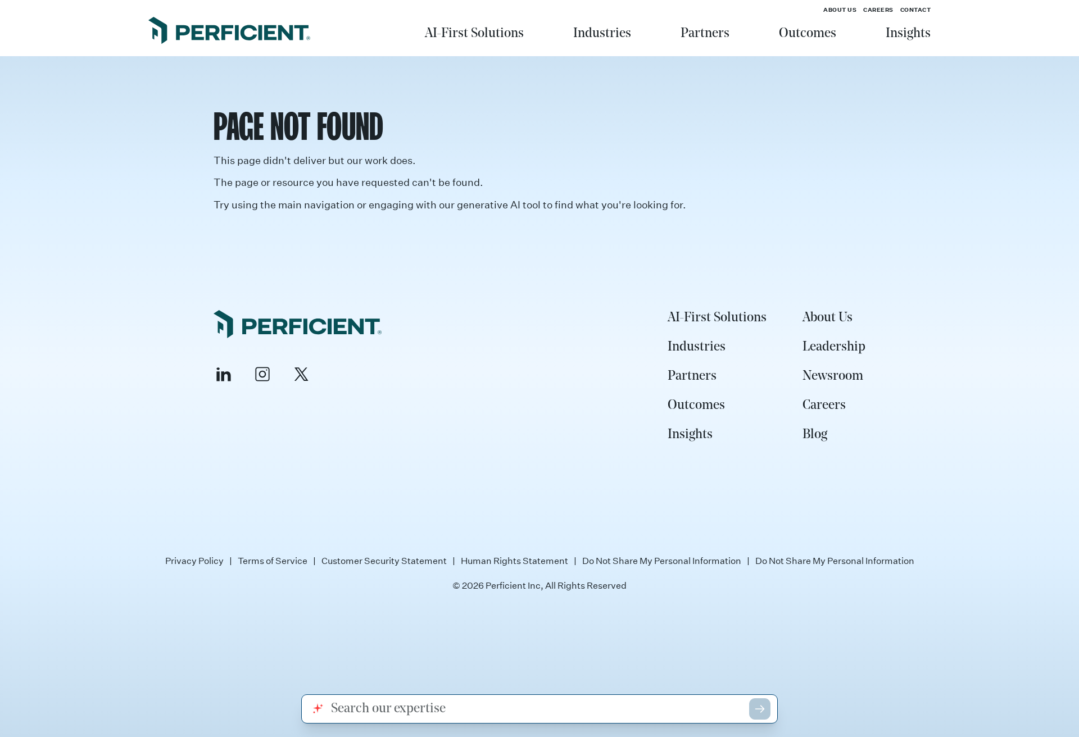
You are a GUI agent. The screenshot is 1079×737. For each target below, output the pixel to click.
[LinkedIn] (224, 374)
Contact (915, 9)
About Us (839, 9)
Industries (602, 33)
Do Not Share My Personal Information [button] (834, 560)
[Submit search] (759, 709)
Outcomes (807, 33)
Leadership (834, 347)
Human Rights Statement (514, 560)
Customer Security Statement (384, 560)
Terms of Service (272, 560)
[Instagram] (262, 374)
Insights (908, 33)
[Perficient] (229, 32)
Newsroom (833, 376)
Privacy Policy (194, 560)
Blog (815, 435)
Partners (705, 33)
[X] (301, 374)
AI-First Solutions (474, 33)
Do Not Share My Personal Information (661, 560)
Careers (878, 9)
